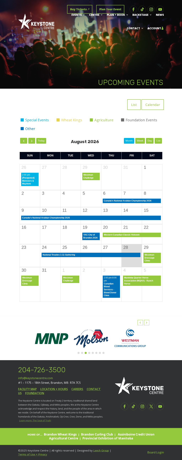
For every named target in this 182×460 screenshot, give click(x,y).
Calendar (152, 104)
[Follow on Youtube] (160, 9)
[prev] (23, 141)
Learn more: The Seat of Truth (35, 420)
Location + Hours (54, 389)
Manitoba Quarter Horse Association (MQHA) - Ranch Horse (138, 280)
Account (154, 28)
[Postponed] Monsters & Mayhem (28, 181)
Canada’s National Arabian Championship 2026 (127, 200)
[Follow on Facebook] (133, 9)
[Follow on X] (151, 406)
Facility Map (27, 389)
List (134, 104)
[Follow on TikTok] (142, 9)
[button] (146, 322)
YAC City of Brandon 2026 (90, 236)
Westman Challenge (88, 176)
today (41, 140)
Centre (94, 14)
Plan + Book (116, 14)
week (140, 140)
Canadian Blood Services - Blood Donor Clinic (110, 289)
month (129, 140)
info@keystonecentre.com (35, 378)
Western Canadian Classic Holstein (122, 235)
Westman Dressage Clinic (149, 258)
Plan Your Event (110, 9)
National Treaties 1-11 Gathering (59, 255)
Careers (77, 389)
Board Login (155, 452)
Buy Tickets (78, 9)
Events (76, 14)
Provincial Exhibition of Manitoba (107, 438)
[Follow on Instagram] (151, 9)
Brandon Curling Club (97, 434)
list (158, 140)
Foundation (34, 393)
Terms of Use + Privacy (32, 454)
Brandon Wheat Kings (60, 434)
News (160, 14)
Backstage (140, 14)
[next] (31, 141)
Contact (133, 28)
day (150, 140)
